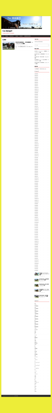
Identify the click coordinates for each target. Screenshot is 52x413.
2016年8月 (36, 246)
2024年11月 (36, 109)
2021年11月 (36, 155)
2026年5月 (36, 78)
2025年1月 (36, 106)
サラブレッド (37, 382)
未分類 (36, 351)
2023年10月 (36, 131)
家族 (35, 332)
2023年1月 (36, 142)
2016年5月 (36, 251)
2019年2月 (36, 195)
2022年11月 (36, 145)
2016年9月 (36, 244)
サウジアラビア (37, 365)
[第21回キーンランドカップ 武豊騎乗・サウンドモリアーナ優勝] (37, 274)
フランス (36, 373)
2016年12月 (36, 239)
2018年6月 (36, 208)
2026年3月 (36, 82)
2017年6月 (36, 229)
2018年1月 (36, 217)
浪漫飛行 (36, 348)
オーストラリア (37, 362)
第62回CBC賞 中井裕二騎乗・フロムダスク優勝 (44, 285)
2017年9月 (36, 224)
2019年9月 (36, 183)
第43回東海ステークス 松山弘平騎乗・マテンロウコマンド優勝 (44, 290)
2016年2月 (36, 256)
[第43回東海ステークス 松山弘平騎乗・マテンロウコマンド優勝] (37, 291)
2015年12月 (36, 260)
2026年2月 (36, 84)
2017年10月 (36, 222)
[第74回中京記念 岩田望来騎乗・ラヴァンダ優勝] (37, 281)
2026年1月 (36, 85)
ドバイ (36, 371)
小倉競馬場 (36, 313)
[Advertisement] (26, 8)
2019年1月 (36, 196)
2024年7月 (36, 116)
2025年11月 (36, 89)
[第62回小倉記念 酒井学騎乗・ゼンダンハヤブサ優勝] (37, 297)
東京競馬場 (36, 321)
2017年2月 (36, 236)
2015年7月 (36, 268)
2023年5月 (36, 135)
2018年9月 (36, 203)
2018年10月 (36, 201)
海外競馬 (36, 354)
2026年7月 (36, 75)
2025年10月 (36, 90)
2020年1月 (36, 176)
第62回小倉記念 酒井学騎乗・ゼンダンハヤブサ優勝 (43, 296)
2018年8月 (36, 205)
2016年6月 (36, 249)
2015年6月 (36, 270)
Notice (17, 36)
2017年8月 (36, 225)
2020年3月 (36, 172)
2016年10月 (36, 242)
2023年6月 (36, 133)
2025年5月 (36, 99)
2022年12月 (36, 143)
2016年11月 (36, 241)
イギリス (36, 359)
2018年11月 (36, 200)
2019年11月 (36, 179)
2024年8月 (36, 114)
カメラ (36, 335)
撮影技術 (36, 337)
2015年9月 (36, 265)
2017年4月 (36, 232)
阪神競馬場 (36, 326)
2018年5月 (36, 210)
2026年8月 (36, 73)
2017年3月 (36, 234)
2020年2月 (36, 174)
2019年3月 (36, 193)
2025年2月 (36, 104)
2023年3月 (36, 138)
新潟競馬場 (36, 316)
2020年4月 (36, 171)
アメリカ (36, 356)
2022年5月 (36, 152)
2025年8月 (36, 94)
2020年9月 (36, 166)
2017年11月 (36, 220)
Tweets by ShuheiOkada (39, 41)
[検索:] (42, 45)
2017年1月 (36, 237)
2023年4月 (36, 137)
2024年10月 (36, 111)
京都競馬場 (36, 311)
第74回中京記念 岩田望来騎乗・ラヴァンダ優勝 (44, 279)
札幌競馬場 (36, 318)
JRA (35, 303)
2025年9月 (36, 92)
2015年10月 (36, 263)
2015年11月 (36, 261)
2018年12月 (36, 198)
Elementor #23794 (27, 36)
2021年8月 (36, 159)
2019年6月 (36, 188)
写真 (35, 340)
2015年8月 (36, 266)
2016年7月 (36, 248)
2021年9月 (36, 157)
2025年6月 (36, 97)
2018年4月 (36, 212)
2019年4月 (36, 191)
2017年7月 (36, 227)
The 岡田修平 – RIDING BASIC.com (40, 68)
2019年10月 (36, 181)
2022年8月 (36, 150)
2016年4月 (36, 253)
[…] (16, 47)
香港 (35, 376)
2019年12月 (36, 178)
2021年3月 (36, 164)
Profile (6, 36)
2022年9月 (36, 149)
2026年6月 (36, 77)
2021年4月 (36, 162)
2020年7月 (36, 167)
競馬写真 (36, 343)
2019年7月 (36, 186)
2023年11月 (36, 130)
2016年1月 (36, 258)
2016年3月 (36, 254)
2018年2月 (36, 215)
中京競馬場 (36, 305)
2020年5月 (36, 169)
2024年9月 (36, 113)
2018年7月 (36, 207)
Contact (21, 36)
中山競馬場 (36, 308)
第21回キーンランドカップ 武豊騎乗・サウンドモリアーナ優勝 (44, 273)
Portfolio (11, 36)
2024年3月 (36, 123)
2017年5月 (36, 231)
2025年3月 (36, 102)
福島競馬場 (36, 324)
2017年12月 (36, 219)
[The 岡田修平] (21, 28)
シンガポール (37, 368)
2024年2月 (36, 125)
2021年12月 (36, 154)
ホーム (3, 36)
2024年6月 (36, 118)
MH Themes (16, 395)
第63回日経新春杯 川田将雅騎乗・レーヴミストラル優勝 (24, 42)
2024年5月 (36, 119)
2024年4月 (36, 121)
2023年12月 (36, 128)
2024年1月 (36, 126)
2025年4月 (36, 101)
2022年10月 (36, 147)
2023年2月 (36, 140)
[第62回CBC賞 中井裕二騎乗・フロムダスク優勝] (37, 286)
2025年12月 (36, 87)
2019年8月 (36, 184)
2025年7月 (36, 96)
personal (36, 329)
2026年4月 (36, 80)
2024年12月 (36, 107)
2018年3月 (36, 213)
